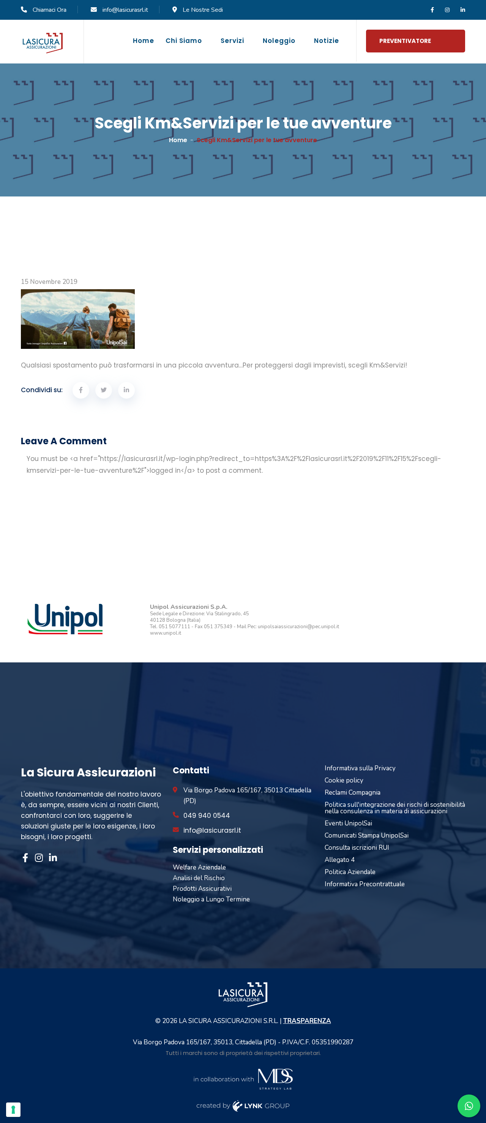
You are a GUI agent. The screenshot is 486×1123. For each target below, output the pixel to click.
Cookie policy (344, 780)
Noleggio (279, 40)
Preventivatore (405, 41)
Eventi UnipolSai (348, 823)
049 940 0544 (206, 815)
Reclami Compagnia (352, 792)
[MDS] (243, 1078)
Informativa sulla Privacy (360, 768)
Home (143, 40)
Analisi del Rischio (199, 878)
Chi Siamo (184, 40)
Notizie (326, 40)
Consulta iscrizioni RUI (357, 847)
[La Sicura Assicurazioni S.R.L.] (43, 42)
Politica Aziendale (350, 872)
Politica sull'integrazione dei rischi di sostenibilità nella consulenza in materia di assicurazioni (395, 808)
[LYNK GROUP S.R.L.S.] (243, 1105)
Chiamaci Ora (49, 10)
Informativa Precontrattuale (365, 884)
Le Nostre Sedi (203, 10)
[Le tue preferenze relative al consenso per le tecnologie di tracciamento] (13, 1109)
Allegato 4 (340, 859)
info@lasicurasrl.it (125, 10)
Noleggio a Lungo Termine (211, 899)
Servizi (232, 40)
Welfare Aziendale (199, 867)
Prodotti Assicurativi (202, 888)
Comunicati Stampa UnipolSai (367, 835)
